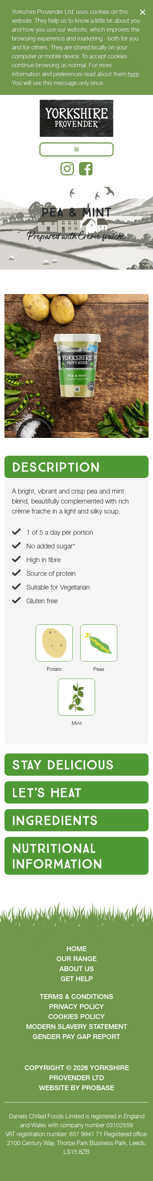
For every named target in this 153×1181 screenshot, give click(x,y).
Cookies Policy (76, 1016)
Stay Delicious (63, 764)
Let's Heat (47, 792)
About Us (76, 969)
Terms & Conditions (76, 996)
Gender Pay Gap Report (76, 1036)
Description (56, 467)
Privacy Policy (76, 1006)
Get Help (77, 979)
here (133, 73)
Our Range (76, 959)
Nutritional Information (57, 855)
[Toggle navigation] (76, 149)
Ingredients (55, 820)
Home (76, 949)
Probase (98, 1088)
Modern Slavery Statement (76, 1026)
